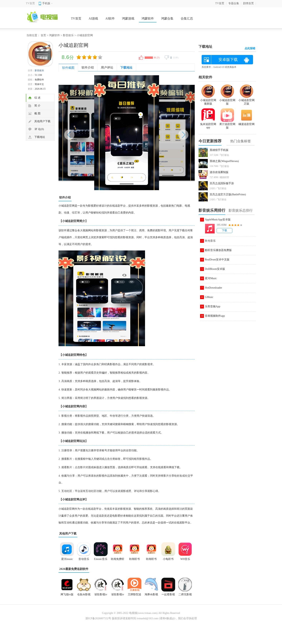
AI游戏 (93, 18)
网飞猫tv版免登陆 (67, 595)
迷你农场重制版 (219, 172)
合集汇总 (187, 18)
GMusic (209, 297)
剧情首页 (248, 3)
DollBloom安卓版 (215, 269)
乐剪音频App (212, 306)
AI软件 (110, 18)
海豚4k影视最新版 (151, 595)
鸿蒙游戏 (128, 18)
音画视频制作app (215, 315)
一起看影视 (168, 594)
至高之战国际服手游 (222, 183)
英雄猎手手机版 (219, 150)
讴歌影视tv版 (117, 595)
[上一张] (93, 132)
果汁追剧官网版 (227, 126)
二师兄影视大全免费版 (185, 595)
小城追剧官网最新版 (208, 102)
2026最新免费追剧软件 (73, 568)
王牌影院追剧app (134, 595)
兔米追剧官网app (208, 126)
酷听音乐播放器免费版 (218, 250)
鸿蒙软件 (148, 18)
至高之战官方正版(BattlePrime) (228, 194)
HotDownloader (213, 287)
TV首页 (30, 3)
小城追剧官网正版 (246, 102)
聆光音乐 (210, 240)
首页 (43, 35)
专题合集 (233, 3)
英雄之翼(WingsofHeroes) (224, 161)
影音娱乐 (68, 35)
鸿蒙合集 (167, 18)
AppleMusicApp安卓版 (218, 219)
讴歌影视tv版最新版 (100, 595)
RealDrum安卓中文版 (217, 259)
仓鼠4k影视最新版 (84, 595)
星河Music (211, 278)
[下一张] (161, 132)
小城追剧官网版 (227, 102)
